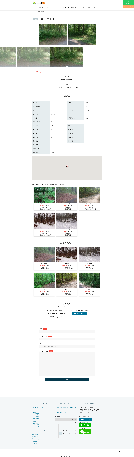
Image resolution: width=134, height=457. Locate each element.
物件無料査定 (83, 8)
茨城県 (68, 407)
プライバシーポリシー (36, 438)
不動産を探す (74, 8)
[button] (67, 166)
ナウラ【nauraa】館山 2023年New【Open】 (59, 8)
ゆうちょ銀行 (35, 443)
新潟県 (72, 410)
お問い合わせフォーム (79, 313)
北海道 (57, 407)
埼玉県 (57, 410)
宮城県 (61, 407)
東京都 (64, 410)
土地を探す (36, 413)
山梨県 (75, 410)
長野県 (57, 412)
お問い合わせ (96, 8)
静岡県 (61, 412)
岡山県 (64, 412)
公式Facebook (35, 434)
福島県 (64, 407)
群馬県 (75, 407)
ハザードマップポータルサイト (38, 439)
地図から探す (37, 416)
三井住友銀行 (35, 441)
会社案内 (89, 8)
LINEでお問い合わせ (38, 424)
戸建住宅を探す (37, 414)
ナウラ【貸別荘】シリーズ (42, 8)
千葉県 (61, 410)
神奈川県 (68, 410)
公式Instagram (37, 426)
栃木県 (71, 407)
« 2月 (66, 438)
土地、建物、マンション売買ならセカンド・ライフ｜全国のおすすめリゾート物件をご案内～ (80, 452)
